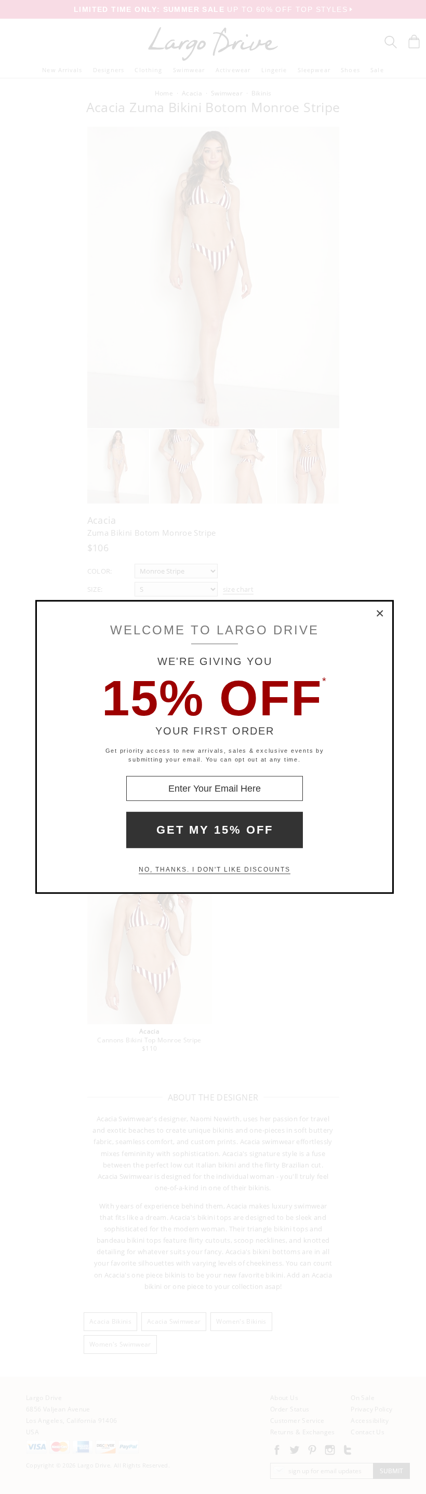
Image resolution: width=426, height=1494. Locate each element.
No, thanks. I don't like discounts (214, 869)
